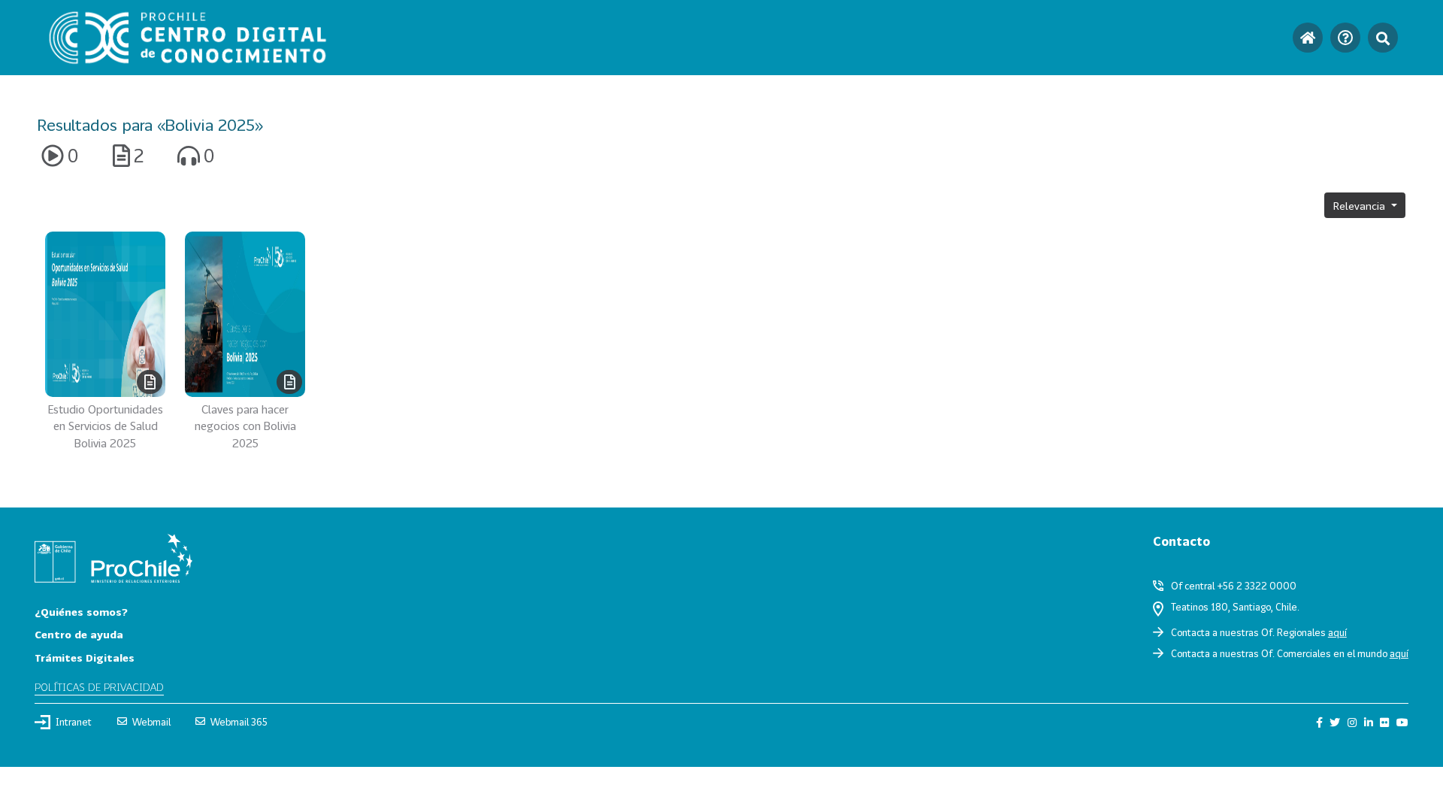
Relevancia (1360, 205)
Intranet (74, 722)
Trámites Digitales (85, 657)
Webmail (151, 722)
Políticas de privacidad (99, 686)
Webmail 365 (239, 722)
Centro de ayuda (79, 634)
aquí (1337, 632)
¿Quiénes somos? (81, 611)
